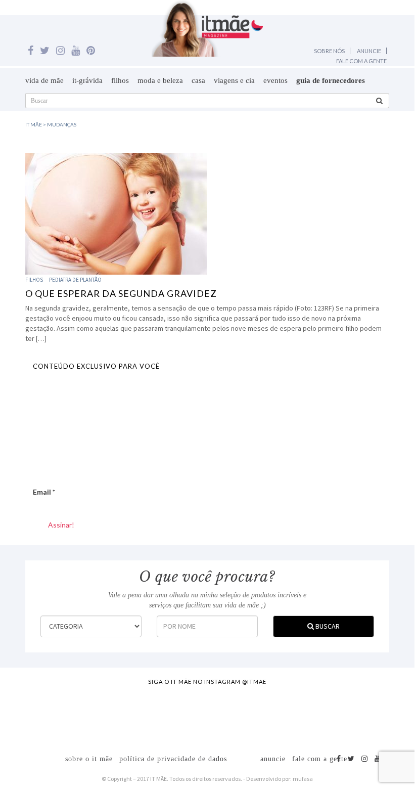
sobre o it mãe (89, 759)
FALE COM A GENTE (361, 61)
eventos (275, 80)
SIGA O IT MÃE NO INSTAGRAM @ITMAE (207, 681)
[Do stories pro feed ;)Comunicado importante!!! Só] (30, 714)
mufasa (303, 778)
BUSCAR (327, 626)
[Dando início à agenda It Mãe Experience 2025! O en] (333, 714)
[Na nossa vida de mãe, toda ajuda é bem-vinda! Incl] (131, 714)
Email (44, 492)
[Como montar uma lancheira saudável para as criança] (81, 714)
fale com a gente (319, 759)
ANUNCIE (369, 51)
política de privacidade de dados (173, 759)
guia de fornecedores (330, 80)
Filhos (120, 80)
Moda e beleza (160, 80)
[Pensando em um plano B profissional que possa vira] (283, 714)
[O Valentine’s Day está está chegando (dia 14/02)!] (384, 714)
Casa (198, 80)
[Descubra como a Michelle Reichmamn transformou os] (232, 714)
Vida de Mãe (44, 80)
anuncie (273, 759)
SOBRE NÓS (329, 51)
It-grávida (87, 80)
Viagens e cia (234, 80)
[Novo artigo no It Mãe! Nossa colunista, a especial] (182, 714)
